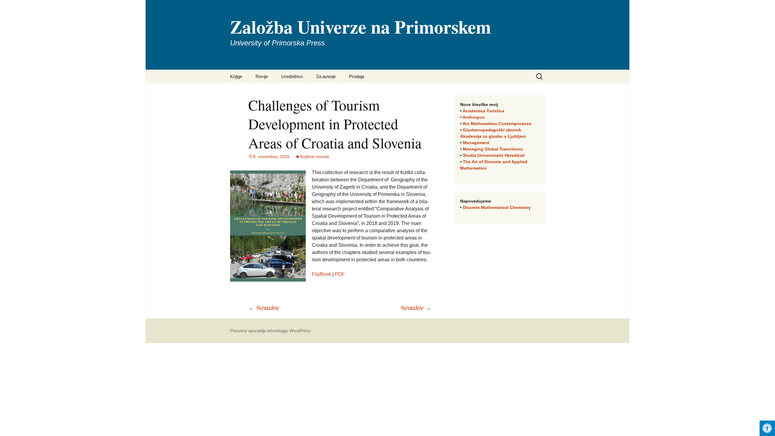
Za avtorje (326, 76)
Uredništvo (292, 76)
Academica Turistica (483, 110)
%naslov (263, 308)
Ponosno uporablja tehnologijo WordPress (270, 330)
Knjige (236, 76)
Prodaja (356, 76)
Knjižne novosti (314, 156)
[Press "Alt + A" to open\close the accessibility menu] (767, 428)
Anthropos (474, 117)
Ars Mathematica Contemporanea (497, 123)
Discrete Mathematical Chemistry (497, 207)
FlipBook (321, 274)
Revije (262, 76)
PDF (340, 274)
